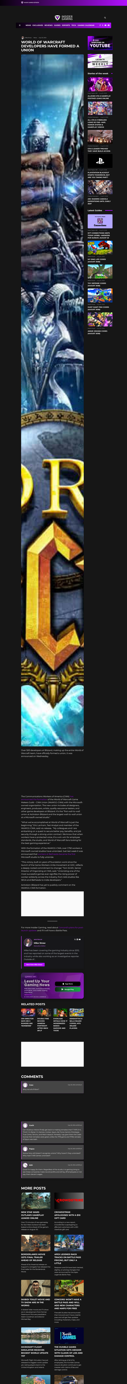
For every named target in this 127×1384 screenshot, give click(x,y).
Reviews (48, 25)
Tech (73, 25)
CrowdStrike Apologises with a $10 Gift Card (67, 1215)
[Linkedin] (77, 939)
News (28, 25)
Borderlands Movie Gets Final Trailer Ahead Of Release (33, 1257)
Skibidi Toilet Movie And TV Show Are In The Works (35, 1302)
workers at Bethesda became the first (56, 854)
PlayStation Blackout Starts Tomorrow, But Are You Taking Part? (99, 175)
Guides (57, 25)
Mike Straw (28, 37)
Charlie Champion (93, 117)
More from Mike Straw (34, 964)
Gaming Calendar (86, 25)
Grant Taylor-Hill (92, 93)
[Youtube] (80, 939)
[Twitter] (75, 939)
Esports (66, 25)
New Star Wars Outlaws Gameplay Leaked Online (32, 1215)
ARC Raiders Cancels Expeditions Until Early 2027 (99, 201)
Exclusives (38, 25)
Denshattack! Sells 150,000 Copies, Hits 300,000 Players (76, 1023)
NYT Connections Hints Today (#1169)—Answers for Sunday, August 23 (99, 235)
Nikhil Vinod (91, 256)
